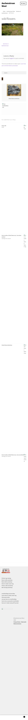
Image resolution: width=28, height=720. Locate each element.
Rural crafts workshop (7, 580)
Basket (21, 716)
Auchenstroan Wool (8, 4)
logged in (12, 58)
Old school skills (6, 597)
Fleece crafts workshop (7, 585)
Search (14, 717)
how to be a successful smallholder (10, 601)
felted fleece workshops (14, 98)
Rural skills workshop (7, 582)
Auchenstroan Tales (11, 11)
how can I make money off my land (10, 603)
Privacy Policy (17, 622)
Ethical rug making (6, 578)
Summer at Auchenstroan (5, 44)
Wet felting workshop (7, 587)
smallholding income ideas (8, 593)
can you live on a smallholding (9, 599)
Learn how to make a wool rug (9, 595)
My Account (4, 717)
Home (4, 11)
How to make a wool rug (7, 583)
